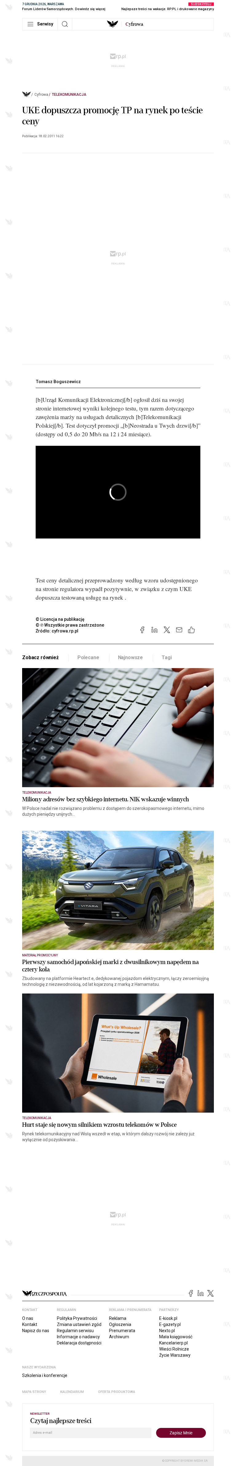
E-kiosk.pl (168, 1318)
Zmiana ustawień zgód (79, 1324)
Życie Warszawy (175, 1355)
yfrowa (134, 24)
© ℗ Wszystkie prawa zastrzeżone (70, 625)
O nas (27, 1318)
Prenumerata (122, 1330)
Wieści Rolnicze (174, 1349)
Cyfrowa (41, 94)
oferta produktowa (116, 1392)
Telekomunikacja (69, 94)
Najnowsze (130, 657)
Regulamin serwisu (75, 1330)
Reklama (117, 1318)
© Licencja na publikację (60, 619)
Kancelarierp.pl (173, 1342)
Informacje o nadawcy (78, 1336)
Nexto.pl (167, 1330)
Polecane (88, 657)
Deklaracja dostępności (79, 1342)
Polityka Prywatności (77, 1318)
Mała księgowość (175, 1336)
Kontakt (29, 1324)
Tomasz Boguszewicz (58, 381)
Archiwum (119, 1336)
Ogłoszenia (120, 1324)
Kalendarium (72, 1392)
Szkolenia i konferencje (44, 1375)
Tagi (166, 657)
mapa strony (34, 1392)
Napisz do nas (35, 1330)
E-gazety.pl (170, 1324)
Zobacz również (40, 657)
